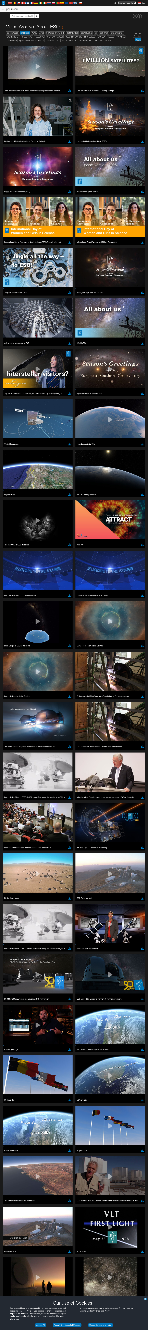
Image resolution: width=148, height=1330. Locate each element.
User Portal (131, 3)
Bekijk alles (12, 33)
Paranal (121, 37)
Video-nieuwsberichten (100, 41)
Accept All (40, 1325)
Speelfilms (27, 37)
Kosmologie (86, 33)
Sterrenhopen (69, 41)
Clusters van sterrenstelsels (80, 37)
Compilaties (72, 33)
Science (121, 3)
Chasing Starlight (55, 33)
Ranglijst (137, 36)
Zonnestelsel (53, 41)
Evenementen (117, 33)
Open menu (11, 9)
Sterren (83, 41)
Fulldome (39, 37)
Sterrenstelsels (55, 37)
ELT (96, 33)
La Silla (101, 37)
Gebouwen (12, 41)
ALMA (34, 33)
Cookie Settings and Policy (100, 1325)
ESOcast (104, 33)
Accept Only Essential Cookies (67, 1325)
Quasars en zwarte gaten (31, 41)
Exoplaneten (13, 37)
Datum (138, 40)
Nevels (111, 37)
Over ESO (25, 33)
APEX (41, 33)
